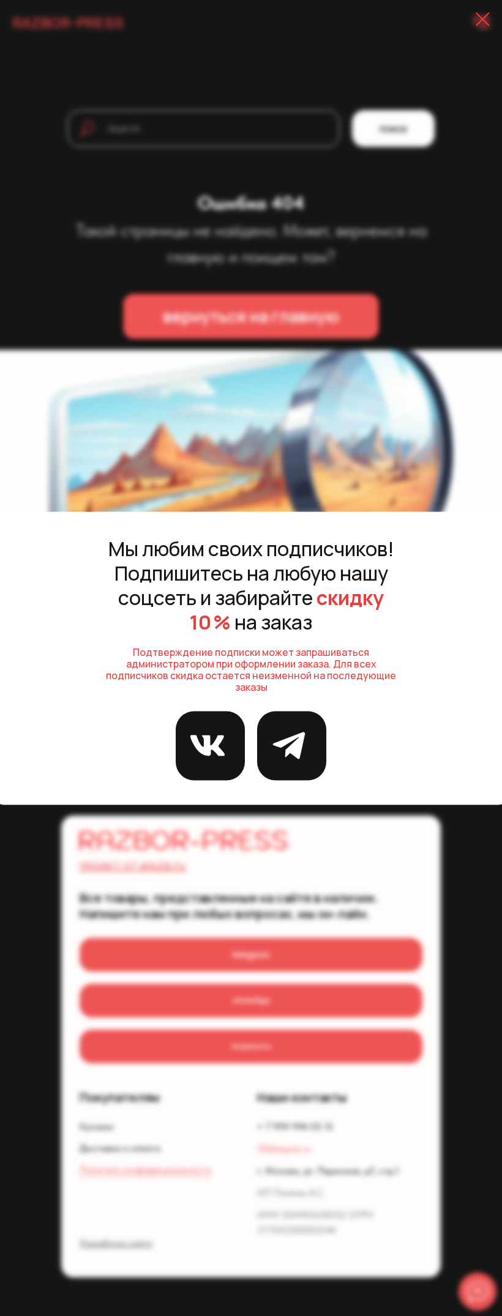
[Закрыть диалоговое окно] (483, 19)
